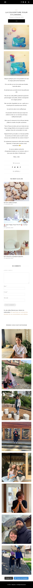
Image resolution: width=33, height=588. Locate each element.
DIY (16, 10)
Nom (5, 286)
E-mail (6, 292)
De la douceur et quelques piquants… (14, 256)
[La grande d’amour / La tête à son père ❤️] (16, 343)
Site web (6, 298)
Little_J (17, 171)
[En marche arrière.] (16, 560)
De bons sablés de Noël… (11, 202)
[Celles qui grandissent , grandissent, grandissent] (16, 467)
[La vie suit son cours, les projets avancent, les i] (16, 498)
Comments (16, 163)
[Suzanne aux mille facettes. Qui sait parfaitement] (16, 405)
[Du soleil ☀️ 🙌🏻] (16, 374)
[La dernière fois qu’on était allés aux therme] (16, 529)
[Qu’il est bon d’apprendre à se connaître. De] (16, 436)
